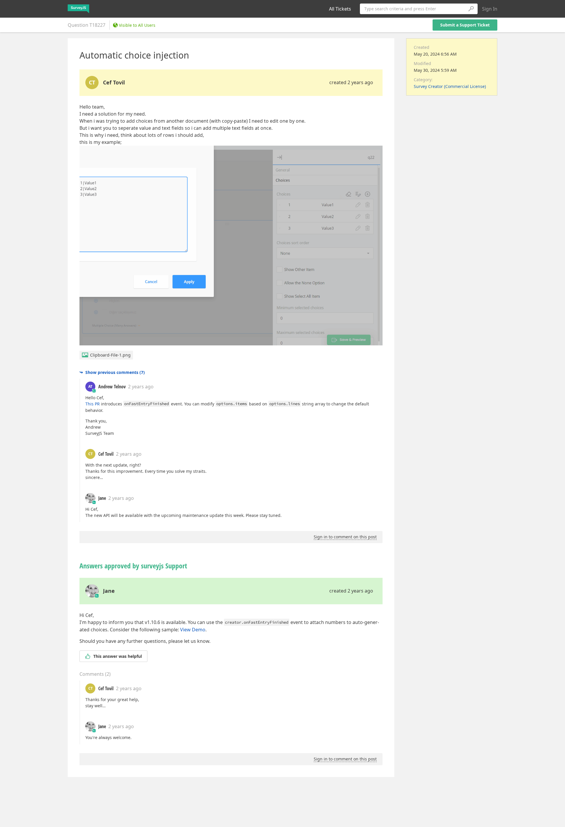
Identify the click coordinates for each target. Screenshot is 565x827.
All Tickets (340, 9)
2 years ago (141, 386)
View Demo (192, 629)
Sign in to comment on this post (345, 537)
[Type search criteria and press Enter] (470, 8)
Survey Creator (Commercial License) (450, 86)
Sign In (489, 9)
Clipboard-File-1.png (110, 355)
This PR (92, 404)
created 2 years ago (351, 82)
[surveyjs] (78, 8)
